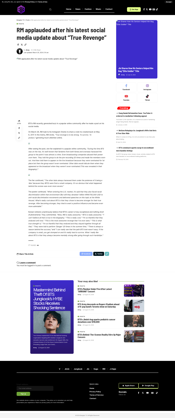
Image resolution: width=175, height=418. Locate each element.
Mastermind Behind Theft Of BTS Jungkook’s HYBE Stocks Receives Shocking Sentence (49, 298)
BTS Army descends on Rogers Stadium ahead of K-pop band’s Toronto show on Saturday (98, 305)
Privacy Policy (30, 2)
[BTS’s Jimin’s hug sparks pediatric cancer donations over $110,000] (134, 321)
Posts (21, 23)
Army (27, 50)
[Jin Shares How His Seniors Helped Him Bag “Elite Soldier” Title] (136, 42)
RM (38, 245)
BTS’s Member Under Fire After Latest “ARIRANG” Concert (95, 290)
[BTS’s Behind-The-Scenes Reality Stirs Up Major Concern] (134, 336)
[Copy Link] (25, 44)
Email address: (22, 384)
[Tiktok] (156, 9)
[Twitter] (146, 9)
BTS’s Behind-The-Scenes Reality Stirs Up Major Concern (99, 335)
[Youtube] (126, 98)
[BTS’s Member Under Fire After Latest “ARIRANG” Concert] (134, 290)
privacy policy (46, 402)
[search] (50, 9)
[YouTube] (150, 9)
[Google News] (153, 9)
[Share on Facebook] (18, 44)
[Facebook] (144, 9)
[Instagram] (147, 87)
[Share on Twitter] (21, 44)
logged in (31, 265)
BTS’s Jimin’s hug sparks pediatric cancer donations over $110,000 (96, 320)
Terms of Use (42, 2)
